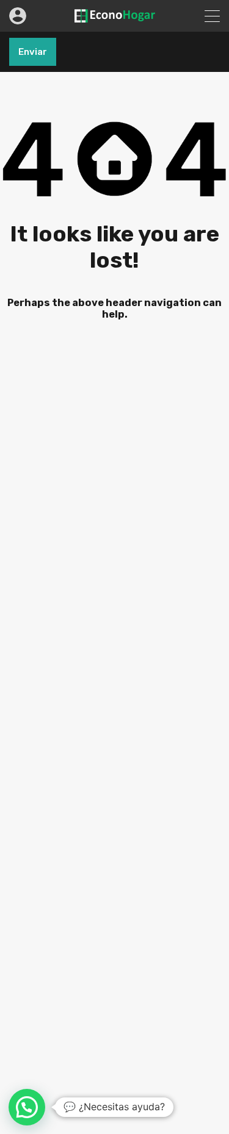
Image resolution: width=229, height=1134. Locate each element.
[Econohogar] (115, 17)
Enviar (32, 51)
